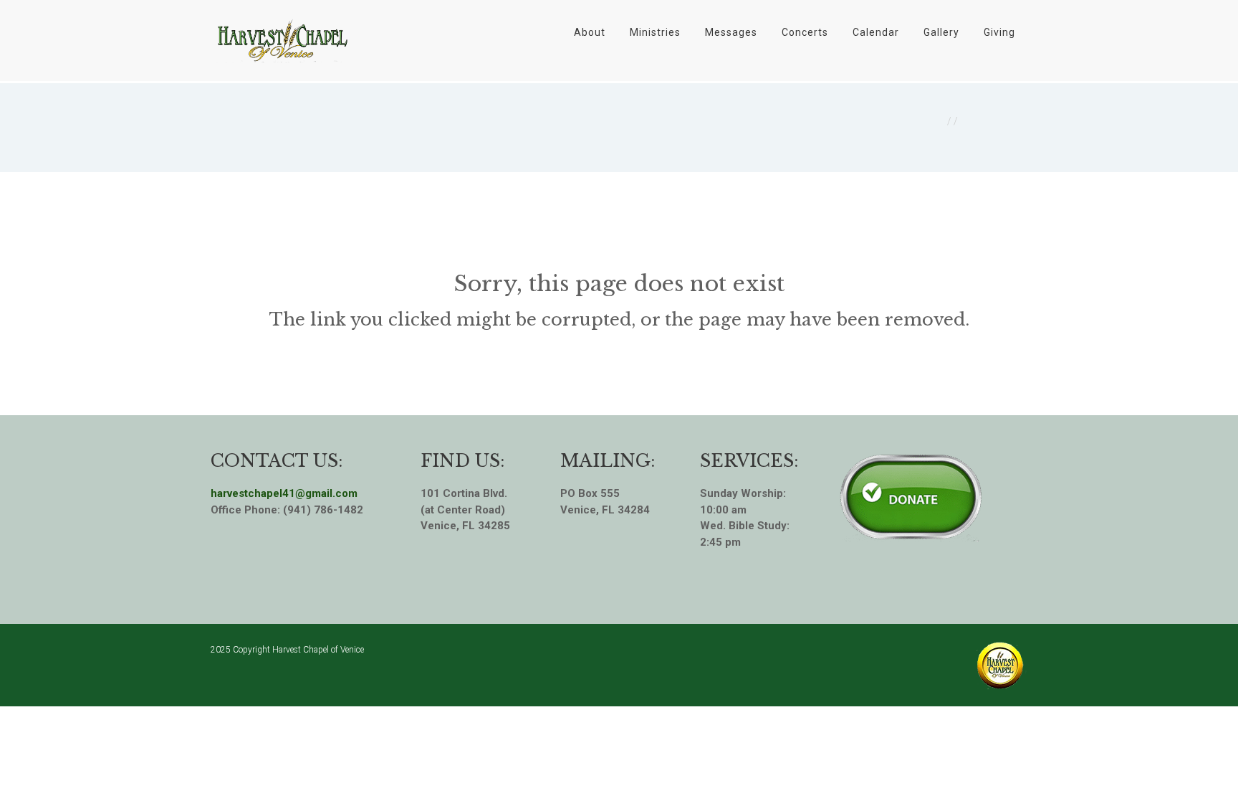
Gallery (941, 32)
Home (930, 121)
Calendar (876, 32)
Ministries (655, 32)
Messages (731, 32)
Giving (999, 32)
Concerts (805, 32)
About (589, 32)
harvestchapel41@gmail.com (284, 493)
